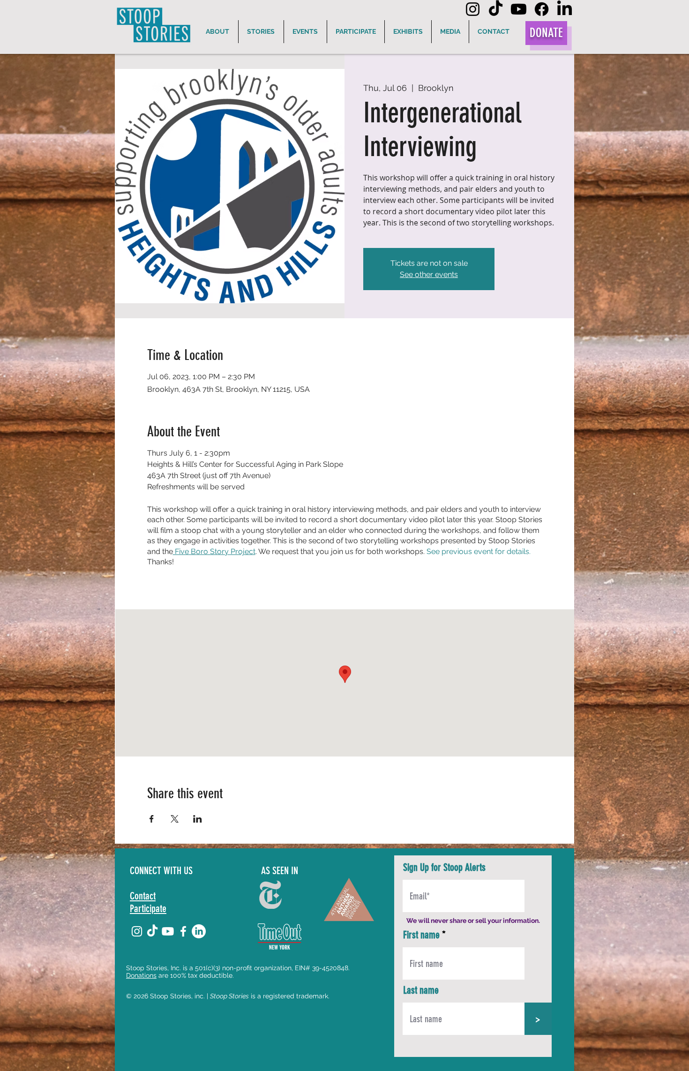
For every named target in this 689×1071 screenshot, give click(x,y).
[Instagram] (473, 9)
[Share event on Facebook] (151, 819)
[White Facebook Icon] (183, 931)
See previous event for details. (479, 551)
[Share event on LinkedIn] (197, 819)
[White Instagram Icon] (137, 931)
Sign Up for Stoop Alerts (444, 867)
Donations (141, 975)
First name (421, 935)
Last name (421, 990)
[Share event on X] (174, 819)
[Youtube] (518, 9)
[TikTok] (496, 9)
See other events (429, 274)
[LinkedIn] (564, 9)
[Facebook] (541, 9)
